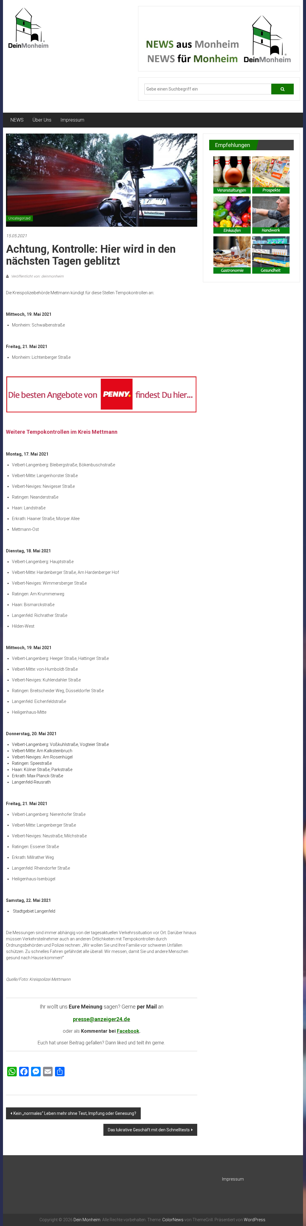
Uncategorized (19, 218)
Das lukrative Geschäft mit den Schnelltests (149, 1129)
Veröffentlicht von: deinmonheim (37, 276)
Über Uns (42, 120)
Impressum (72, 120)
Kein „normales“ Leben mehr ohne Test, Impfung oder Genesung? (74, 1113)
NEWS (17, 120)
